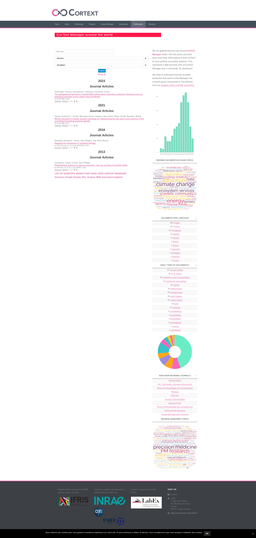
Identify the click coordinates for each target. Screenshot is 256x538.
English (177, 223)
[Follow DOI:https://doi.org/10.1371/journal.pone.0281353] (77, 101)
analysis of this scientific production (177, 85)
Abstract (58, 101)
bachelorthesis (176, 292)
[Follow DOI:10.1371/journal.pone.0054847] (77, 170)
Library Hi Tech (175, 403)
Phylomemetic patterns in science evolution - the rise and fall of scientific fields (91, 165)
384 (175, 223)
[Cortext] (75, 13)
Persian (176, 260)
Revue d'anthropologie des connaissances (175, 407)
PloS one (175, 395)
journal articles (177, 270)
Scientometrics (175, 380)
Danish (176, 241)
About (67, 24)
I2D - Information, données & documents (175, 384)
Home (57, 24)
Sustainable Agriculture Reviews (174, 414)
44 (175, 277)
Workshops (79, 24)
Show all (101, 74)
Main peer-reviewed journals (175, 376)
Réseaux (175, 392)
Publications (138, 24)
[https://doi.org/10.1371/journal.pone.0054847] (74, 170)
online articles (176, 289)
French (177, 226)
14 (175, 234)
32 (175, 285)
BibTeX (65, 101)
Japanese (176, 249)
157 (175, 226)
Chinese (175, 238)
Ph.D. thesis (176, 274)
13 (174, 307)
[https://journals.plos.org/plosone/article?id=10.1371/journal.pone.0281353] (74, 101)
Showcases (123, 24)
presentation (175, 319)
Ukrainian (176, 256)
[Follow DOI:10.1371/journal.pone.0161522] (77, 148)
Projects (92, 24)
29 (174, 292)
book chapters (176, 296)
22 (174, 300)
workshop (176, 307)
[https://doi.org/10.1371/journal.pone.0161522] (74, 148)
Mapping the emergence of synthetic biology (75, 143)
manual (176, 326)
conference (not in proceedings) (176, 277)
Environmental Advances (175, 410)
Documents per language (175, 218)
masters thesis (176, 300)
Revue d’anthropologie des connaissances (175, 388)
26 (175, 296)
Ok (207, 533)
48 (175, 274)
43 (174, 281)
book (176, 304)
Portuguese (176, 230)
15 (175, 230)
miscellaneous (176, 311)
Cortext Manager (107, 24)
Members (152, 24)
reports (176, 285)
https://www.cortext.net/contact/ (184, 513)
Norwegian (175, 253)
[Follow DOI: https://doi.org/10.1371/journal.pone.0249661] (77, 126)
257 (175, 270)
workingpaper (175, 322)
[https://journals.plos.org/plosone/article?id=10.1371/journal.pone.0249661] (74, 126)
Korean (176, 245)
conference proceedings (176, 281)
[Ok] (252, 533)
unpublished (176, 330)
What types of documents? (174, 265)
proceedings (176, 315)
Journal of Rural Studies (175, 399)
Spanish (176, 234)
